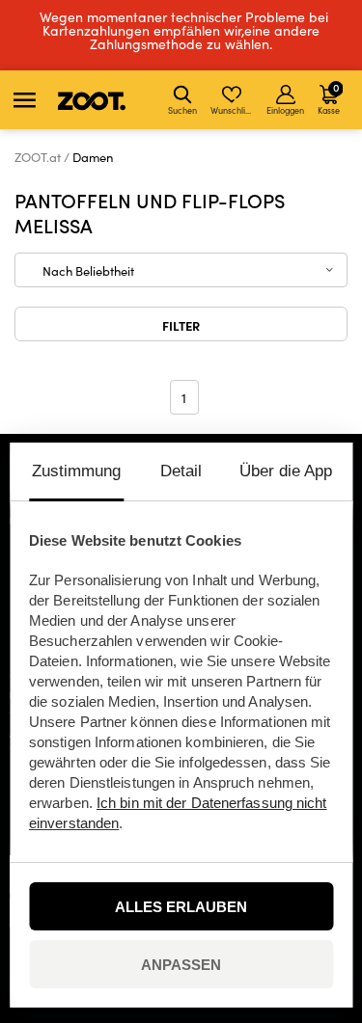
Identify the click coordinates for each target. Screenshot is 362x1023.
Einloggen (285, 110)
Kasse (329, 97)
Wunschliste (233, 110)
